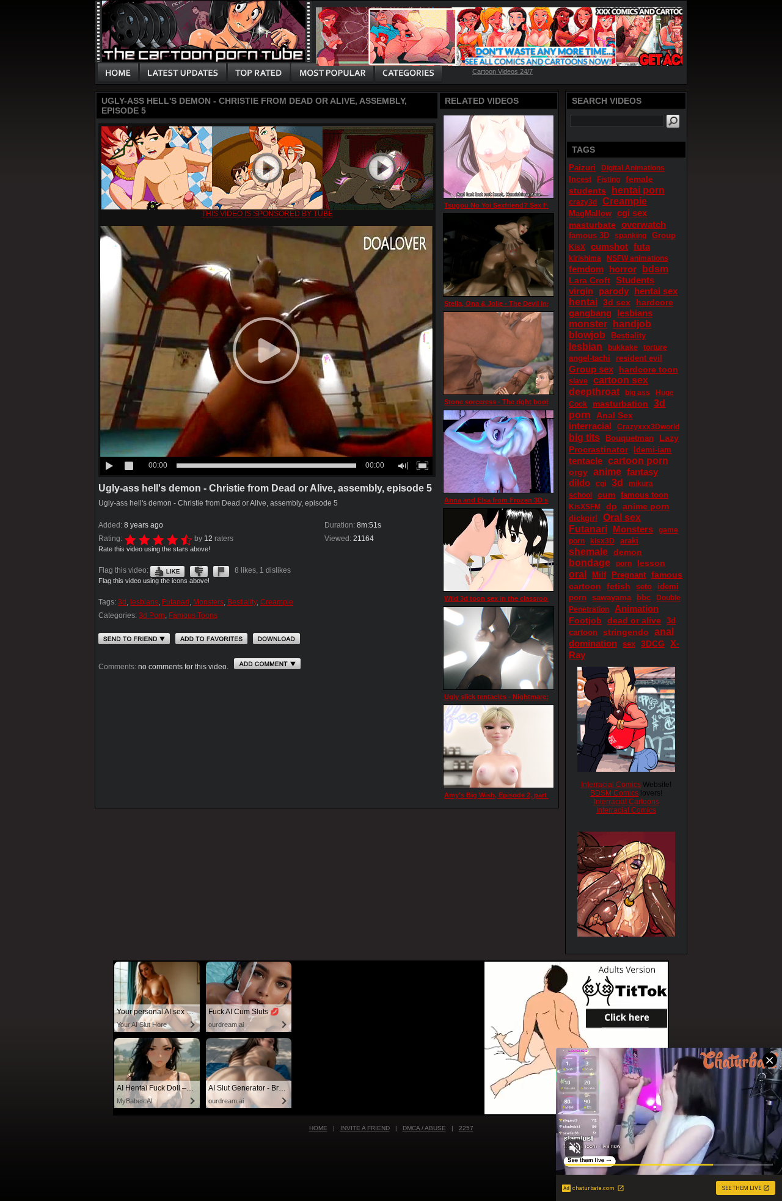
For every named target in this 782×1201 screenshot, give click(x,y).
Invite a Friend (365, 1128)
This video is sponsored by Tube (267, 213)
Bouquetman (629, 438)
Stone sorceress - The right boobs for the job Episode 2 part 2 (543, 401)
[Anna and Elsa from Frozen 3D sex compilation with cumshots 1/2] (499, 451)
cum (606, 494)
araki (629, 540)
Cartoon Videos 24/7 (502, 71)
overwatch (643, 224)
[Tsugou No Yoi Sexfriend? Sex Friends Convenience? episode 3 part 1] (499, 156)
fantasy (642, 471)
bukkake (623, 347)
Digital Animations (633, 168)
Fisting (608, 179)
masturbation (620, 403)
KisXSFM (585, 507)
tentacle (585, 460)
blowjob (587, 335)
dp (611, 506)
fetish (618, 586)
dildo (579, 482)
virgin (581, 291)
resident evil (639, 358)
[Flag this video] (221, 570)
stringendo (626, 632)
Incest (580, 179)
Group (664, 235)
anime (607, 471)
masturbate (592, 225)
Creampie (276, 602)
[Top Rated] (258, 73)
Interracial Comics (611, 784)
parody (614, 291)
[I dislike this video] (199, 570)
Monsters (208, 602)
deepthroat (594, 391)
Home (318, 1128)
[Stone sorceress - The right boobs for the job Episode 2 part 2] (499, 353)
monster (588, 324)
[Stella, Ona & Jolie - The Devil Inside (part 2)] (499, 255)
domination (593, 643)
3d (122, 602)
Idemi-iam (652, 449)
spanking (630, 235)
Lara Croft (589, 280)
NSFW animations (637, 258)
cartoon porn (638, 460)
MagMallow (590, 213)
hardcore (654, 302)
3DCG (653, 643)
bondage (589, 562)
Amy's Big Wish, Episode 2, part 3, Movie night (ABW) (530, 795)
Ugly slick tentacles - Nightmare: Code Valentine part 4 (531, 696)
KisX (577, 247)
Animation (637, 608)
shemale (588, 551)
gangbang (590, 313)
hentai (583, 302)
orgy (578, 472)
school (580, 495)
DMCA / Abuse (424, 1128)
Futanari (175, 602)
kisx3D (602, 541)
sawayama (611, 597)
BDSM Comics (614, 793)
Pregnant (629, 574)
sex (629, 643)
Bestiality (242, 602)
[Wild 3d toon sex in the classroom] (499, 550)
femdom (586, 269)
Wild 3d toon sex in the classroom (499, 598)
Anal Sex (614, 415)
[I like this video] (167, 570)
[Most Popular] (332, 73)
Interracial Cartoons (626, 801)
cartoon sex (620, 380)
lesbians (144, 602)
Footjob (585, 620)
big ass (637, 392)
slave (578, 381)
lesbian (585, 346)
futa (642, 246)
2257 (466, 1128)
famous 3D (589, 235)
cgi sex (632, 213)
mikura (641, 483)
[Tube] (267, 207)
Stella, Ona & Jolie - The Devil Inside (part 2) (514, 303)
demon (627, 552)
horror (623, 269)
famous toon (644, 494)
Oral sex (622, 517)
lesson (651, 563)
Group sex (591, 369)
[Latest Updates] (183, 73)
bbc (644, 597)
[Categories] (408, 73)
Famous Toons (193, 615)
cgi (601, 483)
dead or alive (634, 620)
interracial (590, 426)
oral (577, 574)
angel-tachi (589, 358)
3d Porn (152, 615)
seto (644, 586)
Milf (599, 574)
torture (655, 347)
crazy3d (583, 202)
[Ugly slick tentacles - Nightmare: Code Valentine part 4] (499, 648)
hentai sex (656, 291)
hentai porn (638, 190)
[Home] (118, 73)
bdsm (655, 269)
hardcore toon (648, 369)
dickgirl (583, 518)
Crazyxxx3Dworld (648, 427)
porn (624, 563)
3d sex (616, 302)
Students (635, 280)
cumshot (609, 246)
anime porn (646, 506)
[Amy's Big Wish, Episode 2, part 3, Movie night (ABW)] (499, 746)
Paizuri (582, 167)
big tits (584, 437)
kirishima (585, 258)
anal (664, 631)
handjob (632, 324)
